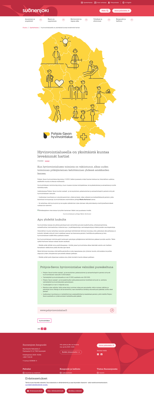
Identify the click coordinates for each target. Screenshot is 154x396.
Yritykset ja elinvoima (97, 20)
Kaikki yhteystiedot (69, 352)
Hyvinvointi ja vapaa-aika (76, 20)
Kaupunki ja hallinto (121, 20)
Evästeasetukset (36, 391)
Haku (104, 11)
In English (128, 2)
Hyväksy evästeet (75, 391)
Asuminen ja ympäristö (30, 20)
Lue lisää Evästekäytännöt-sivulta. (36, 385)
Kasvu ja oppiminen (52, 20)
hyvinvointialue (44, 321)
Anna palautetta (121, 11)
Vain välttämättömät (55, 391)
